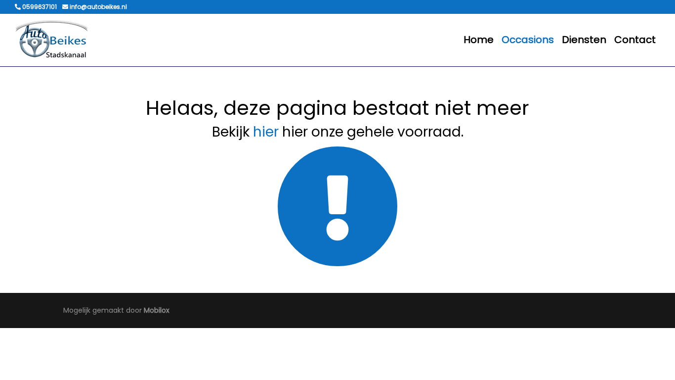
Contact (635, 40)
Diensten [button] (584, 40)
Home (479, 40)
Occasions (528, 40)
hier (266, 132)
